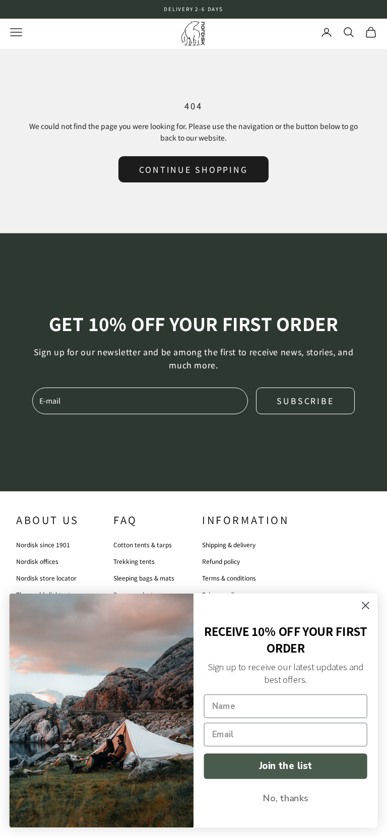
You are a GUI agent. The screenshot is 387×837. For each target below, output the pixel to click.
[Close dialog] (365, 605)
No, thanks (286, 798)
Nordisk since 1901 (43, 544)
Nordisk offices (37, 561)
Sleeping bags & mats (143, 577)
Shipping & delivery (228, 544)
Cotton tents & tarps (142, 544)
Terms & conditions (229, 577)
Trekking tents (134, 561)
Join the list (285, 765)
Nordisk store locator (46, 577)
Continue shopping (193, 169)
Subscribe (305, 401)
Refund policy (221, 561)
